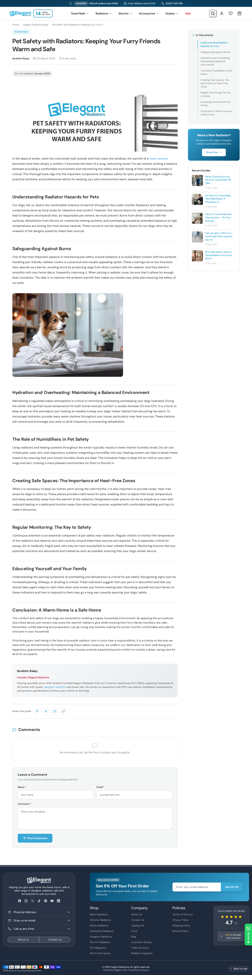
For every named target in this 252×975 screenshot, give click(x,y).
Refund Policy (180, 931)
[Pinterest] (45, 901)
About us (23, 939)
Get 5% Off (232, 887)
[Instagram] (26, 901)
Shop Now (212, 152)
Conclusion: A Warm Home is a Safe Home (216, 113)
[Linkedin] (58, 901)
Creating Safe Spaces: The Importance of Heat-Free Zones (215, 83)
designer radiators (55, 687)
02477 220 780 (174, 3)
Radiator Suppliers (142, 953)
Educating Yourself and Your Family (216, 103)
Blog (133, 936)
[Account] (222, 13)
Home (15, 24)
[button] (248, 934)
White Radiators (99, 925)
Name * (22, 787)
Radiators (102, 13)
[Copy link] (63, 711)
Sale (188, 13)
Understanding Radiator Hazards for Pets (214, 44)
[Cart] (239, 13)
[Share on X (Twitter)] (46, 711)
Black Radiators (99, 914)
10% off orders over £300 (97, 3)
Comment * (24, 803)
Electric (124, 13)
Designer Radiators (101, 936)
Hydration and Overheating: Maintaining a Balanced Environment (215, 61)
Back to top (240, 968)
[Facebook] (19, 901)
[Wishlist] (230, 13)
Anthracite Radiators (102, 931)
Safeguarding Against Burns (215, 52)
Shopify (145, 970)
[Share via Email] (54, 711)
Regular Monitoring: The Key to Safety (216, 94)
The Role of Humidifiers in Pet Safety (216, 72)
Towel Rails (78, 13)
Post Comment (37, 838)
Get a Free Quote (100, 953)
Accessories (147, 13)
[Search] (213, 13)
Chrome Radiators (100, 920)
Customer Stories (141, 942)
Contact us (54, 939)
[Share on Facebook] (37, 711)
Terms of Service (182, 914)
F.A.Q (134, 931)
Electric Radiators (100, 942)
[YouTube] (52, 901)
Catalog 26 (137, 925)
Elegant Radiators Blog (35, 24)
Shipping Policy (181, 925)
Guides (170, 13)
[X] (32, 901)
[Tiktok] (39, 901)
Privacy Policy (180, 920)
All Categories (98, 947)
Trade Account (140, 947)
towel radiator (158, 158)
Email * (100, 787)
